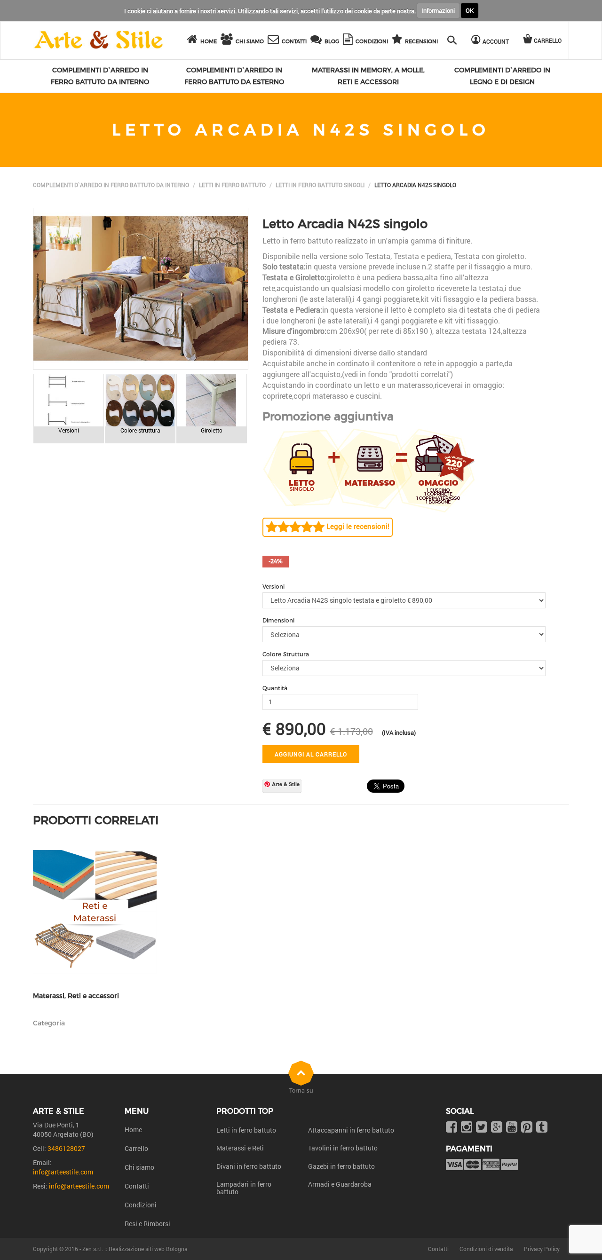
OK (470, 10)
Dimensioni (278, 620)
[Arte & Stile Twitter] (481, 1127)
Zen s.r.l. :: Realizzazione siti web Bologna (135, 1248)
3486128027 (66, 1148)
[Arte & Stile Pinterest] (526, 1127)
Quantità (274, 688)
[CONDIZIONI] (349, 40)
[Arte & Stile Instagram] (466, 1127)
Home (133, 1129)
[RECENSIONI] (398, 40)
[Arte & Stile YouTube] (511, 1127)
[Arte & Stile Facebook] (451, 1127)
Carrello (136, 1148)
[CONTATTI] (275, 40)
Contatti (137, 1185)
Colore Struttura (285, 654)
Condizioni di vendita (486, 1248)
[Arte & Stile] (98, 40)
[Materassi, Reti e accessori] (95, 912)
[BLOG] (317, 40)
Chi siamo (139, 1167)
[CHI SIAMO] (228, 40)
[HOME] (193, 40)
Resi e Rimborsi (147, 1223)
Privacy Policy (542, 1248)
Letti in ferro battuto (232, 185)
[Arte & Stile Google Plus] (496, 1127)
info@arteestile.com (63, 1171)
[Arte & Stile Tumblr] (541, 1127)
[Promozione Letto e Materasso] (368, 469)
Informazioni (438, 10)
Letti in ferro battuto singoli (320, 185)
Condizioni (141, 1204)
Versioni (273, 586)
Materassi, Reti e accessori (76, 996)
